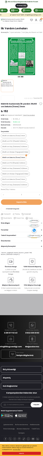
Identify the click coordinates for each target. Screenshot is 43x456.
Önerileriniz (5, 241)
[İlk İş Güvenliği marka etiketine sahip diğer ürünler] (8, 98)
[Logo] (13, 20)
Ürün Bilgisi (5, 223)
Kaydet (36, 405)
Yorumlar (4, 230)
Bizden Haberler (23, 429)
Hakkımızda (34, 425)
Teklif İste (36, 429)
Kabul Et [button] (21, 453)
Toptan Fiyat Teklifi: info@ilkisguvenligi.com (22, 15)
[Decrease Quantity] (3, 195)
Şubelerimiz (8, 425)
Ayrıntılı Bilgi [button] (16, 449)
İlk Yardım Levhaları (14, 28)
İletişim (21, 433)
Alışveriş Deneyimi (8, 246)
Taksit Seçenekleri (8, 235)
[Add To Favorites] (40, 104)
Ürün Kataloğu (9, 429)
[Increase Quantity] (40, 195)
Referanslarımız (21, 425)
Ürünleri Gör (21, 5)
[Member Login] (36, 20)
